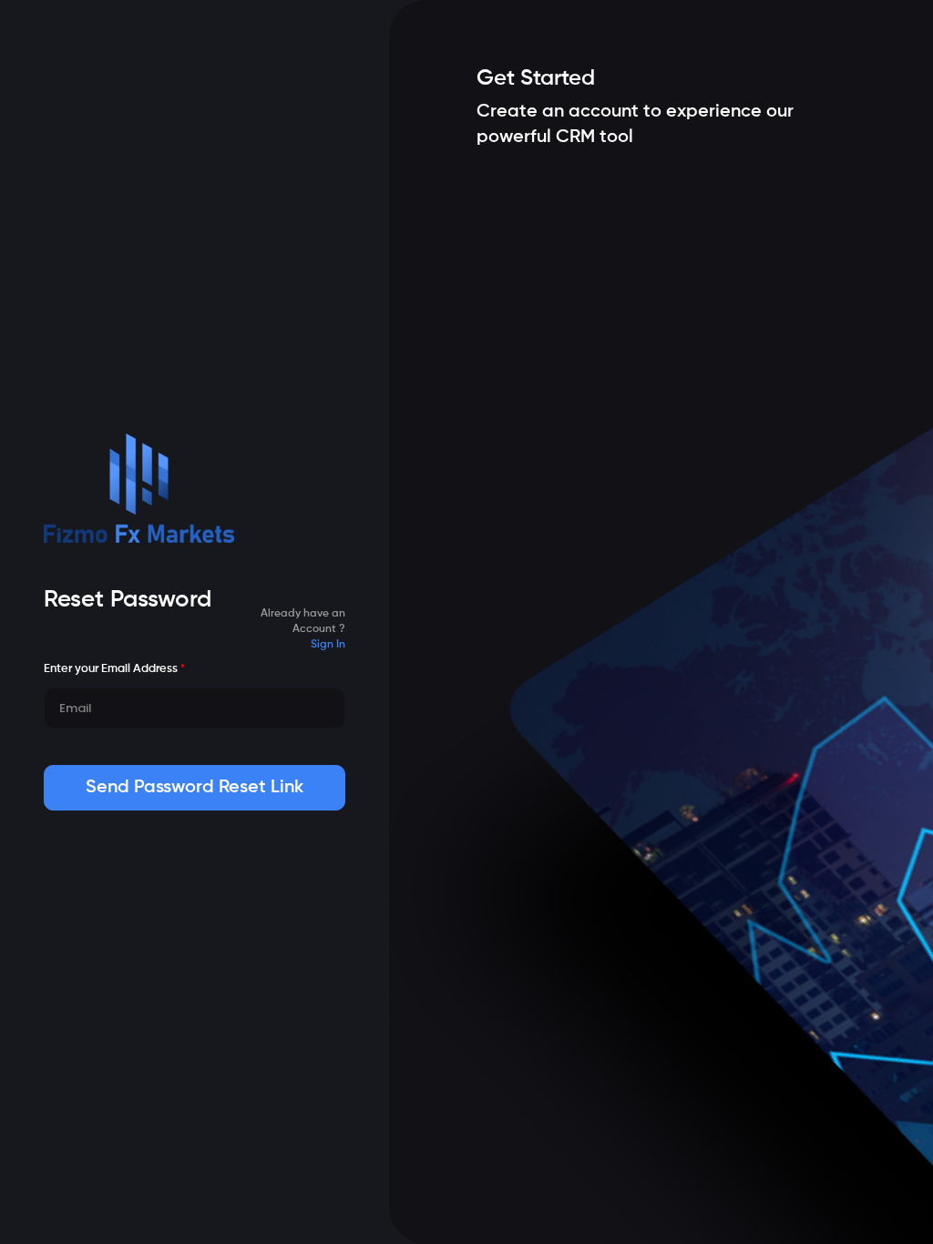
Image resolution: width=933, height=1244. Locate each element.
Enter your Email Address (114, 669)
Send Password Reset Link (194, 788)
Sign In (328, 644)
